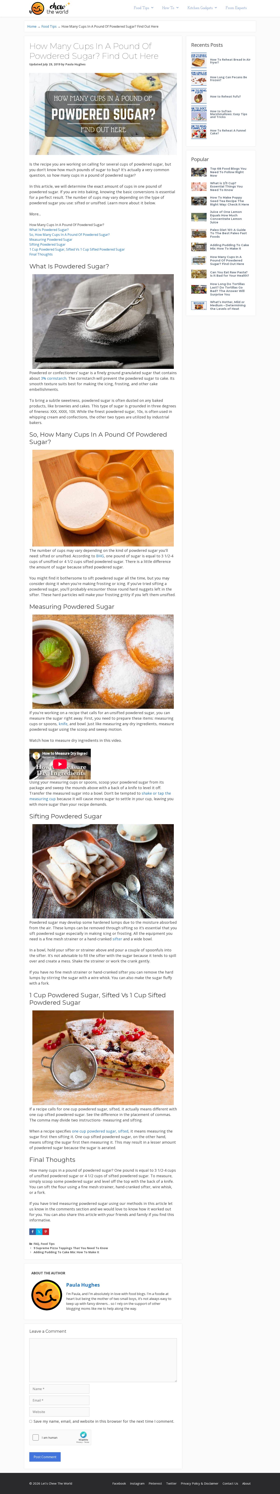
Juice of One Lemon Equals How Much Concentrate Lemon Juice (226, 217)
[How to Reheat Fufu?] (199, 96)
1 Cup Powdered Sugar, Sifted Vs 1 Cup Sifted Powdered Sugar (77, 249)
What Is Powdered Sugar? (49, 229)
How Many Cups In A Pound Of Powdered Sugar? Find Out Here (227, 260)
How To (168, 8)
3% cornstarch (53, 378)
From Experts (236, 8)
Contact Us (230, 1483)
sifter (117, 938)
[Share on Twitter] (39, 1231)
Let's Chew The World (56, 1483)
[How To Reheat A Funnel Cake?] (199, 131)
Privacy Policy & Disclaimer (200, 1483)
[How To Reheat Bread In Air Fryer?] (199, 60)
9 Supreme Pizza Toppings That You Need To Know (71, 1248)
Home (31, 26)
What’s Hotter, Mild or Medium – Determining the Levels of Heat (228, 305)
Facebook (119, 1483)
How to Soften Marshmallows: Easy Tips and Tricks (228, 114)
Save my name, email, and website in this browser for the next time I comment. (104, 1421)
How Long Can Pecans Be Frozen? (228, 79)
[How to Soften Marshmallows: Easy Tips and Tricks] (199, 114)
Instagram (137, 1483)
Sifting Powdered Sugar (47, 244)
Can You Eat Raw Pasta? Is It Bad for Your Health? (229, 274)
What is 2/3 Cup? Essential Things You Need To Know (226, 186)
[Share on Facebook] (32, 1231)
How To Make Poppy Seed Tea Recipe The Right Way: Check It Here (229, 201)
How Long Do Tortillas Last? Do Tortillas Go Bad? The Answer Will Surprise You (227, 289)
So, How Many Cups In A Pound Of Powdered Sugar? (69, 234)
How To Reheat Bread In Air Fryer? (230, 61)
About (246, 1483)
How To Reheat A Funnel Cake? (228, 132)
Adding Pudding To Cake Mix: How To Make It (66, 1252)
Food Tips (141, 8)
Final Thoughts (41, 254)
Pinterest (155, 1483)
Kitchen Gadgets (200, 8)
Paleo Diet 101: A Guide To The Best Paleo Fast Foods (228, 233)
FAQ (36, 1244)
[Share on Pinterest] (45, 1231)
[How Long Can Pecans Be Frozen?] (199, 78)
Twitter (171, 1483)
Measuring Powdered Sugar (50, 239)
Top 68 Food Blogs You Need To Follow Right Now (228, 172)
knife (63, 723)
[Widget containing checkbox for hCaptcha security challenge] (60, 1437)
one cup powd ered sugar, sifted (100, 1131)
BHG (100, 555)
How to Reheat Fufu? (225, 96)
